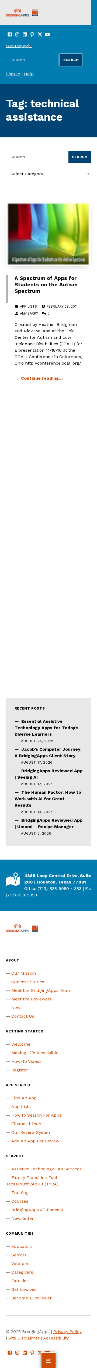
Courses (19, 1201)
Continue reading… (42, 378)
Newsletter (22, 1218)
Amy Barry (29, 313)
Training (19, 1192)
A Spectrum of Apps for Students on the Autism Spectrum (46, 284)
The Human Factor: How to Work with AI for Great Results (48, 799)
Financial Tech (26, 1123)
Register (19, 1070)
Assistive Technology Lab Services (46, 1168)
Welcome (20, 1044)
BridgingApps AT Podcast (37, 1209)
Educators (22, 1246)
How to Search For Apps (36, 1115)
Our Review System (31, 1132)
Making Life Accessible (34, 1052)
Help (29, 73)
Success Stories (27, 981)
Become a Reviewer (31, 1298)
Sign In (13, 73)
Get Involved (24, 1289)
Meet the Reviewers (31, 999)
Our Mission (23, 973)
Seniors (19, 1254)
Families (20, 1280)
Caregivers (22, 1272)
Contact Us (22, 1016)
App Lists (28, 306)
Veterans (20, 1263)
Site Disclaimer (24, 1338)
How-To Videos (26, 1061)
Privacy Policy (67, 1331)
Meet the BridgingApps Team (41, 990)
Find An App (24, 1097)
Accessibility (56, 1338)
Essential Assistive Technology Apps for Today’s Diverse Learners (46, 728)
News (17, 1007)
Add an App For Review (35, 1140)
